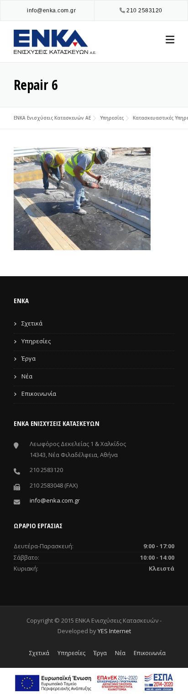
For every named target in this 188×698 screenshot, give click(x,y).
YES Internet (114, 631)
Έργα (28, 358)
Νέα (26, 376)
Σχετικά (31, 323)
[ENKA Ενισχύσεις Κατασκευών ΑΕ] (55, 41)
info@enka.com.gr (51, 10)
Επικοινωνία (38, 393)
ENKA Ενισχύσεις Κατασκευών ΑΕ (52, 118)
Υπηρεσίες (112, 118)
